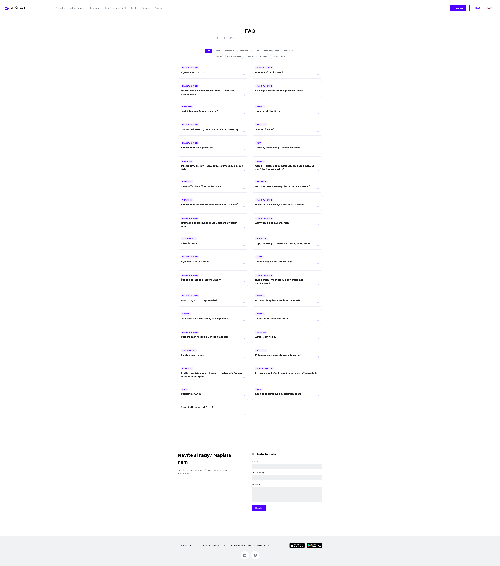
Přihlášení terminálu (263, 545)
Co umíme (94, 8)
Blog (230, 545)
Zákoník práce (278, 56)
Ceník (133, 8)
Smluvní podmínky (211, 545)
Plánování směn (234, 56)
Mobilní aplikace (271, 51)
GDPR (256, 51)
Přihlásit (476, 8)
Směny (250, 56)
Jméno (255, 461)
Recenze (238, 545)
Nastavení (288, 51)
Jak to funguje (77, 8)
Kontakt (145, 8)
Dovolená (244, 51)
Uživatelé (263, 56)
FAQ (224, 545)
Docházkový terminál (115, 8)
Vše (208, 51)
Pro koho (61, 8)
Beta (218, 51)
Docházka (229, 51)
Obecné (218, 56)
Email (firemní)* (258, 473)
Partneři (158, 8)
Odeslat (258, 508)
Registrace (458, 8)
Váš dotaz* (256, 484)
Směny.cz (184, 545)
